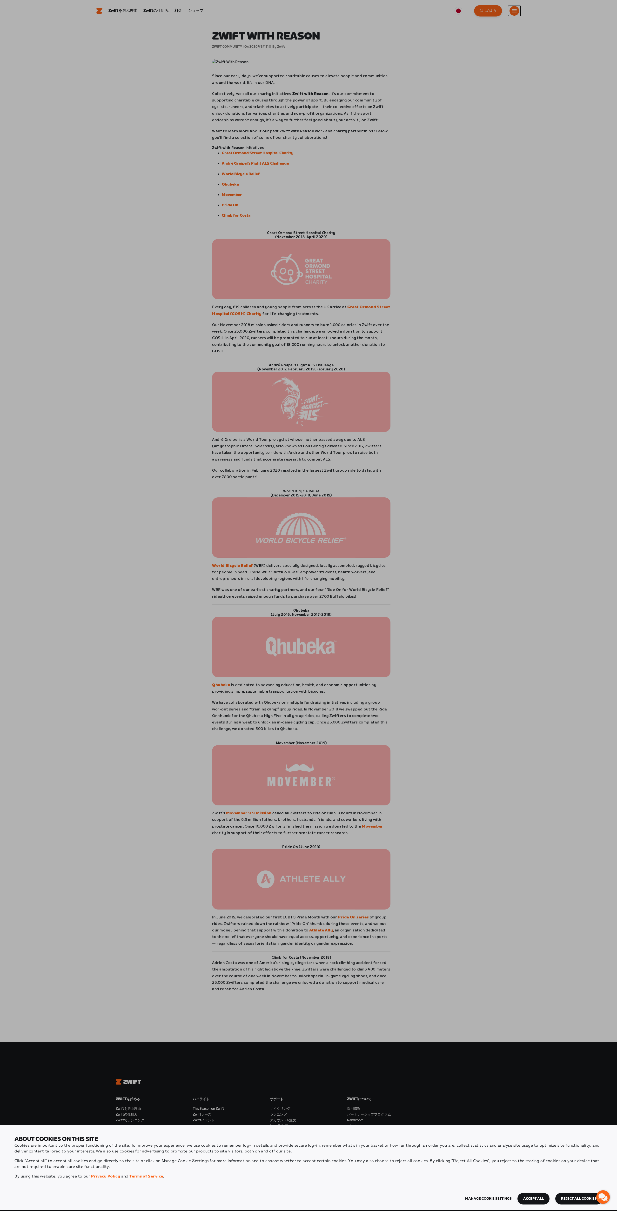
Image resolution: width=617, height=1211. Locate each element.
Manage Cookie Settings (488, 1198)
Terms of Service (146, 1176)
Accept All (533, 1198)
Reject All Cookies (579, 1198)
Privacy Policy (105, 1176)
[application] (603, 1197)
